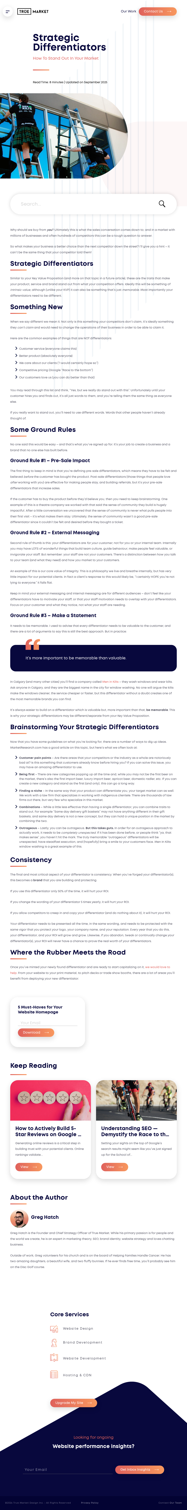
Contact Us (153, 11)
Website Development (84, 1358)
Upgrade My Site (69, 1403)
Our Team (176, 1503)
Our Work (128, 11)
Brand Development (82, 1342)
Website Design (78, 1328)
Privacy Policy (90, 1503)
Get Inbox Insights (135, 1469)
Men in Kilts (110, 681)
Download (31, 1032)
